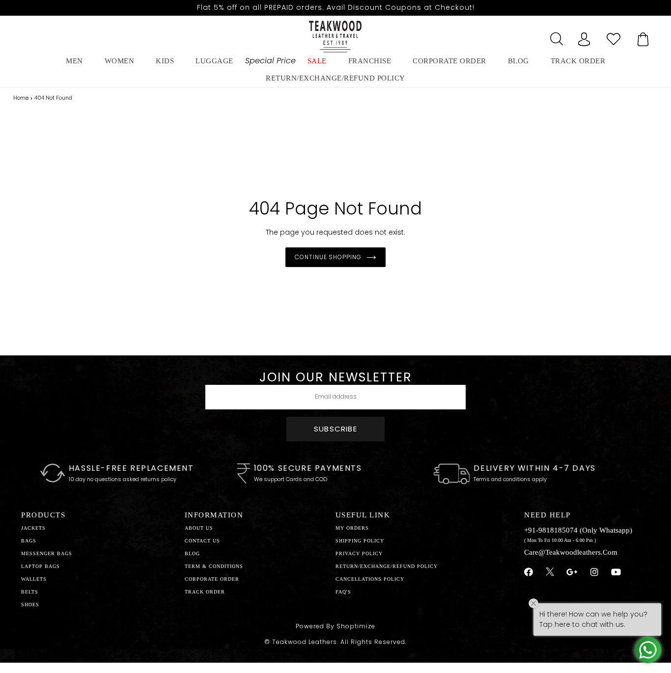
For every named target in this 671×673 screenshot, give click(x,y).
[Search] (554, 36)
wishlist (613, 36)
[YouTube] (616, 572)
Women (120, 61)
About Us (199, 528)
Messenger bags (46, 553)
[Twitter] (550, 573)
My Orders (352, 528)
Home (20, 98)
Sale (317, 61)
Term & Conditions (214, 566)
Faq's (343, 591)
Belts (29, 591)
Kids (165, 61)
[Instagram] (594, 572)
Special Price (270, 60)
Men (74, 61)
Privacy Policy (359, 553)
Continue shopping (328, 257)
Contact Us (202, 540)
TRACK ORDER (205, 591)
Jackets (33, 528)
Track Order (578, 61)
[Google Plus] (572, 572)
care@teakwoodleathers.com (570, 552)
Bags (28, 540)
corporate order (449, 61)
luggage (214, 61)
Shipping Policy (360, 540)
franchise (369, 61)
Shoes (30, 604)
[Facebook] (528, 572)
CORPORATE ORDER (212, 579)
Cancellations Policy (370, 579)
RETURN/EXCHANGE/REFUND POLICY (335, 78)
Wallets (34, 579)
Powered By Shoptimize (335, 626)
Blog (192, 553)
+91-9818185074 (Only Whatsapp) (578, 530)
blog (518, 61)
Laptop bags (40, 566)
